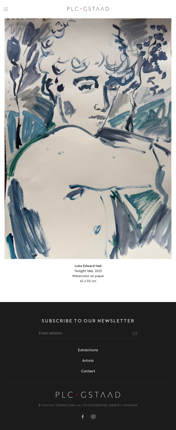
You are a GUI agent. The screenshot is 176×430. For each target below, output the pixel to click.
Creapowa (130, 405)
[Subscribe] (135, 333)
